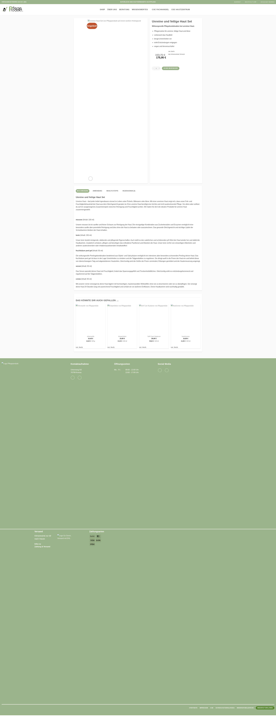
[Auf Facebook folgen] (160, 370)
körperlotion (122, 336)
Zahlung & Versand (42, 547)
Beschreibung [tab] (82, 191)
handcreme (186, 336)
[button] (269, 9)
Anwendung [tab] (97, 191)
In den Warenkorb (171, 68)
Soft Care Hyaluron (154, 336)
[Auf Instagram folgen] (167, 370)
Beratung (124, 9)
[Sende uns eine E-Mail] (72, 377)
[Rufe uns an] (80, 377)
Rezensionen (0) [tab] (129, 191)
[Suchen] (264, 9)
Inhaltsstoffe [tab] (112, 191)
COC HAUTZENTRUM (180, 9)
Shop (102, 9)
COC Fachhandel (160, 9)
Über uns (112, 9)
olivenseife (90, 336)
